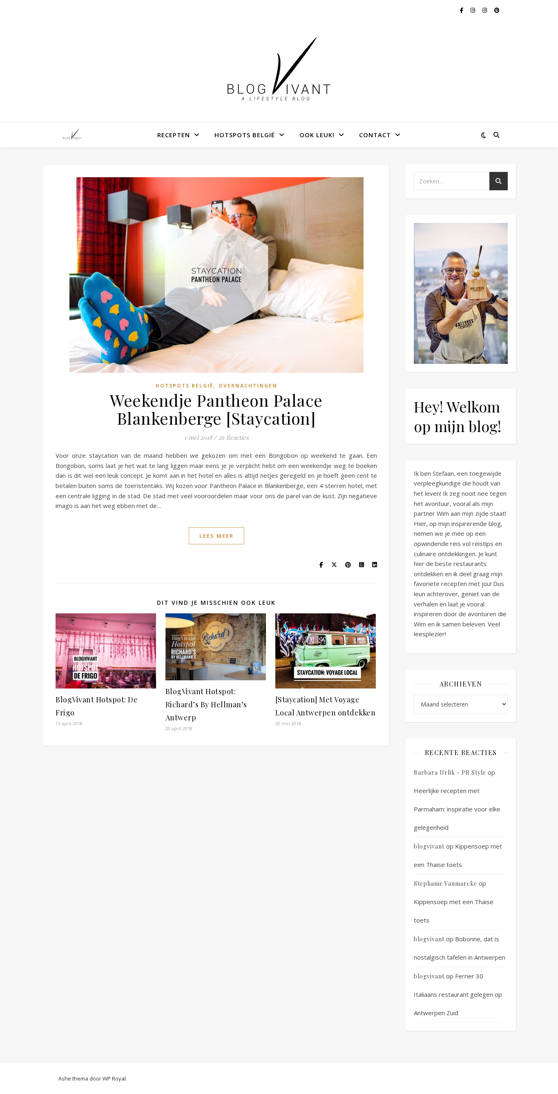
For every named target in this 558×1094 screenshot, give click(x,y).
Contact (375, 135)
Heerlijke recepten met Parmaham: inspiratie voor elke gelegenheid (457, 809)
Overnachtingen (248, 385)
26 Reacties (233, 437)
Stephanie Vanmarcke (445, 883)
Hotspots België (244, 135)
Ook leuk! (317, 135)
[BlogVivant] (72, 135)
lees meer (216, 535)
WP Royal (114, 1078)
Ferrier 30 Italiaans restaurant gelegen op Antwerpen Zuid (458, 994)
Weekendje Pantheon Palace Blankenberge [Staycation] (216, 409)
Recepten (173, 135)
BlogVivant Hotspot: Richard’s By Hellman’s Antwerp (206, 704)
